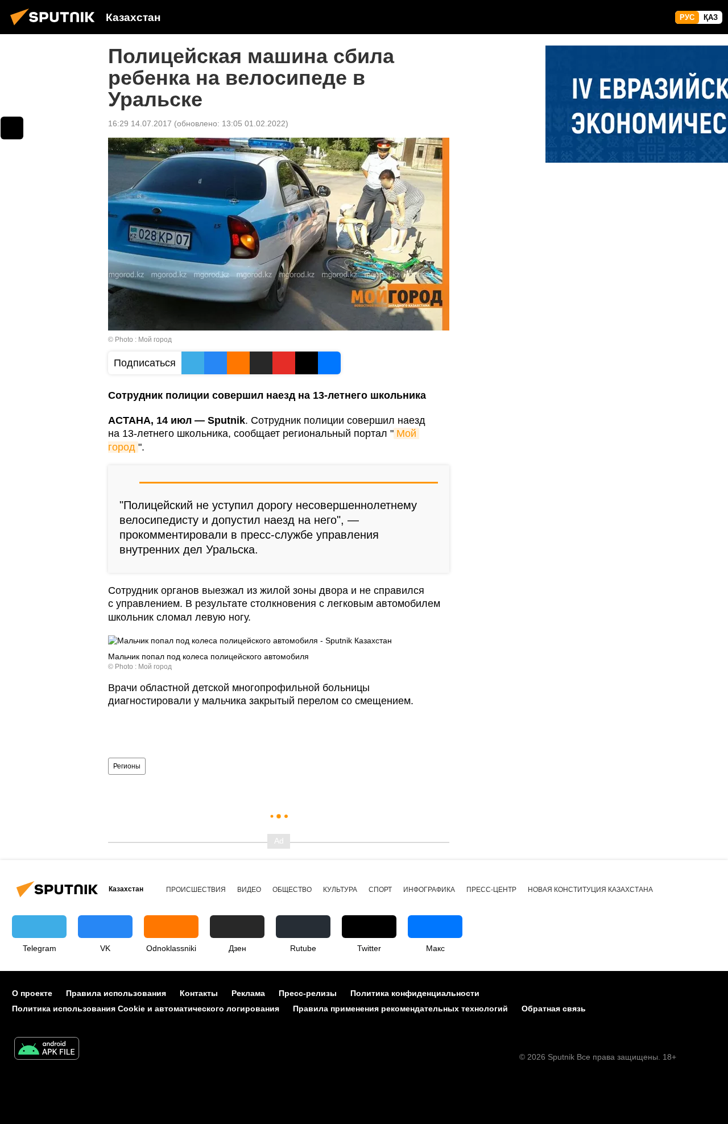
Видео (249, 890)
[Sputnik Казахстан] (56, 26)
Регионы (126, 766)
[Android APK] (46, 1050)
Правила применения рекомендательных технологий (400, 1008)
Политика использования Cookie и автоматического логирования (145, 1008)
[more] (12, 128)
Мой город (155, 340)
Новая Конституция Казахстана (590, 890)
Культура (340, 890)
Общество (292, 890)
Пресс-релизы (308, 993)
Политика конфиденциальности (414, 993)
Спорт (380, 890)
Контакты (199, 993)
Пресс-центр (491, 890)
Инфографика (429, 890)
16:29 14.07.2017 (140, 123)
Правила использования (116, 993)
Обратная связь (554, 1008)
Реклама (248, 993)
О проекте (32, 993)
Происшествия (196, 890)
